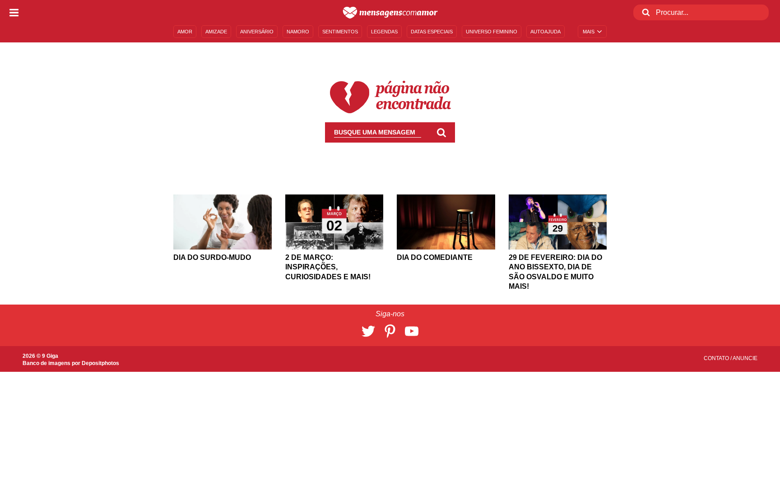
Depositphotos (100, 363)
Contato (717, 358)
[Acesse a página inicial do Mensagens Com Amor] (390, 12)
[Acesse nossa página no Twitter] (368, 331)
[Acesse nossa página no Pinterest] (390, 331)
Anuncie (745, 358)
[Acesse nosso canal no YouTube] (412, 331)
